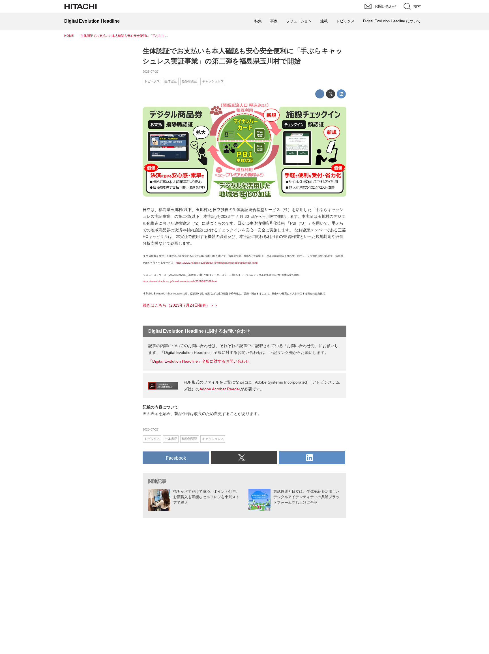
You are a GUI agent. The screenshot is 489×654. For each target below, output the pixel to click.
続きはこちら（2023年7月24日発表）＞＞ (180, 305)
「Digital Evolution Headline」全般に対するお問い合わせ (198, 361)
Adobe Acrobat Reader (220, 389)
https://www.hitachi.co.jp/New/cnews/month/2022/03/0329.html (180, 281)
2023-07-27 (150, 71)
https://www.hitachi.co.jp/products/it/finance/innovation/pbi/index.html (217, 262)
